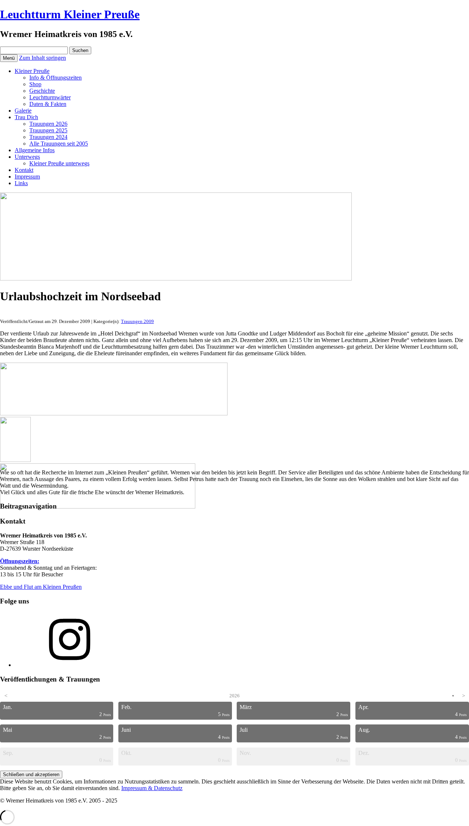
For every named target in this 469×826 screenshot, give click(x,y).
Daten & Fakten (47, 104)
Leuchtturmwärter (50, 97)
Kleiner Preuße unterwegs (59, 163)
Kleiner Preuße (32, 71)
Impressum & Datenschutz (151, 788)
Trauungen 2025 (48, 130)
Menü (9, 58)
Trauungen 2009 (137, 321)
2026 (234, 695)
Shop (35, 84)
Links (21, 183)
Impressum (27, 176)
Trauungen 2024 (48, 137)
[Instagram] (70, 665)
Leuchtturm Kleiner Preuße (70, 14)
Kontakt (24, 170)
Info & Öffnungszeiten (55, 77)
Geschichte (42, 91)
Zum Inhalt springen (42, 58)
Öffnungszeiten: (19, 561)
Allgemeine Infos (35, 150)
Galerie (23, 110)
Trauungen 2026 (48, 124)
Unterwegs (27, 157)
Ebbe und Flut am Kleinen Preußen (41, 587)
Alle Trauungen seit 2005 (58, 143)
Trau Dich (26, 117)
